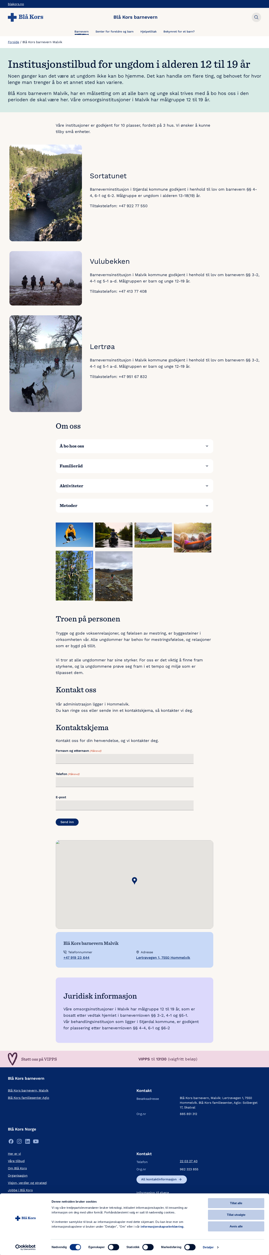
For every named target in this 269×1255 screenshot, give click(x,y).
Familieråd (71, 465)
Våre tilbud (16, 1161)
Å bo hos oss (72, 445)
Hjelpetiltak (148, 31)
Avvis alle (236, 1226)
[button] (134, 881)
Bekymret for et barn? (179, 31)
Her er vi (14, 1154)
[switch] (113, 1247)
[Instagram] (19, 1142)
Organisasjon (18, 1175)
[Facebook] (11, 1142)
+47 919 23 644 (76, 957)
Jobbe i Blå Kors (20, 1190)
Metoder (68, 505)
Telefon (68, 774)
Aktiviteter (71, 485)
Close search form (256, 17)
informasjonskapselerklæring (162, 1226)
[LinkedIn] (27, 1142)
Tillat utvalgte (236, 1214)
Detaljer (208, 1247)
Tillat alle (236, 1203)
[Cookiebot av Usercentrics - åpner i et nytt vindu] (25, 1247)
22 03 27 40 (189, 1161)
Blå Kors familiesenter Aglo (28, 1098)
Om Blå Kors (17, 1168)
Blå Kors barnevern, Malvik (28, 1090)
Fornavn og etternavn (78, 750)
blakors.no (16, 4)
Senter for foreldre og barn (115, 31)
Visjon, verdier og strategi (27, 1183)
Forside (13, 42)
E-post (61, 797)
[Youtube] (36, 1142)
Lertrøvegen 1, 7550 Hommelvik (163, 957)
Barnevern (81, 31)
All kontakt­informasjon (159, 1179)
